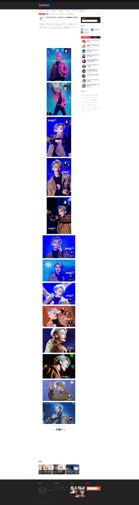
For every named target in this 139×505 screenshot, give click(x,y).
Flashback (81, 10)
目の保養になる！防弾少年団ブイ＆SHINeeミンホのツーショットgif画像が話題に (58, 472)
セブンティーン (86, 97)
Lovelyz (82, 107)
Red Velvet (93, 100)
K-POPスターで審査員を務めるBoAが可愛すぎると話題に (92, 60)
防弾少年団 (88, 95)
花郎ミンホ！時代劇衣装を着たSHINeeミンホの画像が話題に (44, 472)
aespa (91, 97)
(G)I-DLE (88, 100)
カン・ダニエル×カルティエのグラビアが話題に (93, 80)
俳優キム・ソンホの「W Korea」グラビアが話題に (92, 50)
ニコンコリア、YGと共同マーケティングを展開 (92, 65)
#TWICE (63, 487)
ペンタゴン (88, 109)
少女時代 (96, 95)
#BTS (47, 10)
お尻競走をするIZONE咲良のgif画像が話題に (93, 46)
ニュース (74, 10)
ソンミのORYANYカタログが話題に (92, 74)
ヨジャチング (83, 109)
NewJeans (95, 102)
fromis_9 (95, 104)
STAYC (85, 100)
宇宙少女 (89, 107)
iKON (89, 111)
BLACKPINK (87, 102)
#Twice (53, 10)
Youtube (66, 487)
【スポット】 (83, 104)
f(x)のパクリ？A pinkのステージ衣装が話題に (93, 41)
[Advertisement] (80, 6)
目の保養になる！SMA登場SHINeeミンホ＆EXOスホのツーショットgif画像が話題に (73, 472)
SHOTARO (82, 111)
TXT (82, 100)
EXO (98, 100)
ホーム (42, 10)
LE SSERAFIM (90, 105)
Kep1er (96, 97)
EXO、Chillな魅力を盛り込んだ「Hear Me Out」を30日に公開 (92, 70)
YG (86, 111)
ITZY (92, 102)
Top (99, 502)
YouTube (61, 10)
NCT (82, 97)
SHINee (98, 107)
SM (86, 107)
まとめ (68, 10)
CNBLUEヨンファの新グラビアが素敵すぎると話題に (92, 55)
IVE (93, 95)
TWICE (82, 95)
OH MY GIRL (94, 107)
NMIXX (82, 102)
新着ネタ (95, 37)
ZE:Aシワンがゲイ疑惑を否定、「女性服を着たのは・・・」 (93, 85)
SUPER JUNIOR (93, 109)
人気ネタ (85, 37)
